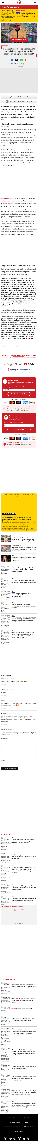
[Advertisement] (19, 470)
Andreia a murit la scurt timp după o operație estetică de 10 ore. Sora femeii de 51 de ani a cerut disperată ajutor (24, 1092)
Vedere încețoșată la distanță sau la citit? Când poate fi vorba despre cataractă (23, 1019)
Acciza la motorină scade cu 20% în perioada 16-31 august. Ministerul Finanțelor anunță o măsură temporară (18, 519)
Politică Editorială (15, 1122)
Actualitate (20, 66)
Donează (21, 429)
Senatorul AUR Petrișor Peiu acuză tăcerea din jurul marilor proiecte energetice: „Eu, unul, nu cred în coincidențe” (24, 1105)
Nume (3, 760)
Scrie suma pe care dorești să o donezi (14, 422)
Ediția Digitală (19, 1131)
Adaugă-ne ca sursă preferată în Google (20, 101)
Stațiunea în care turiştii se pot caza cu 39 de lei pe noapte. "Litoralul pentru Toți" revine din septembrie (24, 549)
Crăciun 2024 (15, 346)
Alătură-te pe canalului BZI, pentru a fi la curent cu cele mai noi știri (19, 356)
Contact (26, 1122)
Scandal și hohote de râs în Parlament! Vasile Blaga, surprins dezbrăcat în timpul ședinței (24, 594)
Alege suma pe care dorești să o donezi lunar (14, 387)
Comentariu (5, 738)
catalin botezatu (6, 346)
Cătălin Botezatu (7, 198)
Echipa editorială (24, 1118)
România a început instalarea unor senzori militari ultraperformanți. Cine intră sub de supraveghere (24, 856)
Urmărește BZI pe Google (20, 96)
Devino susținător (20, 394)
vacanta (22, 346)
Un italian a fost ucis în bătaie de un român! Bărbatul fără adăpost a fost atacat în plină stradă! (24, 582)
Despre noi (12, 1118)
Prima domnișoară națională (22, 1008)
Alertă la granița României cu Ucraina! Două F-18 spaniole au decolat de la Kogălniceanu (18, 6)
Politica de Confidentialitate (12, 1126)
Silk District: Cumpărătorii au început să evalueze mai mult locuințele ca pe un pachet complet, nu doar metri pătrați (24, 986)
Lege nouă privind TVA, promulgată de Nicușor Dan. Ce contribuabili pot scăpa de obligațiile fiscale (24, 887)
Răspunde (4, 684)
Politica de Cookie (29, 1126)
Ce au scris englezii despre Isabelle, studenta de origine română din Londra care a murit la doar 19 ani (24, 559)
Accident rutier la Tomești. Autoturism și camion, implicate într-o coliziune (23, 1000)
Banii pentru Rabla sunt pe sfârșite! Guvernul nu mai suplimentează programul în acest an (24, 606)
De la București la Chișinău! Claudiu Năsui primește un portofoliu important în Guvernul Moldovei (24, 1078)
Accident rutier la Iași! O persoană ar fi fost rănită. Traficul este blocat (24, 1067)
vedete (27, 346)
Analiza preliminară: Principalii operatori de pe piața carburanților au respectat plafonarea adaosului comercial (23, 841)
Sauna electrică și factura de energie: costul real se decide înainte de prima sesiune (24, 899)
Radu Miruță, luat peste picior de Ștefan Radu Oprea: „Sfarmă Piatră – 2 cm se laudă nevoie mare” (23, 569)
